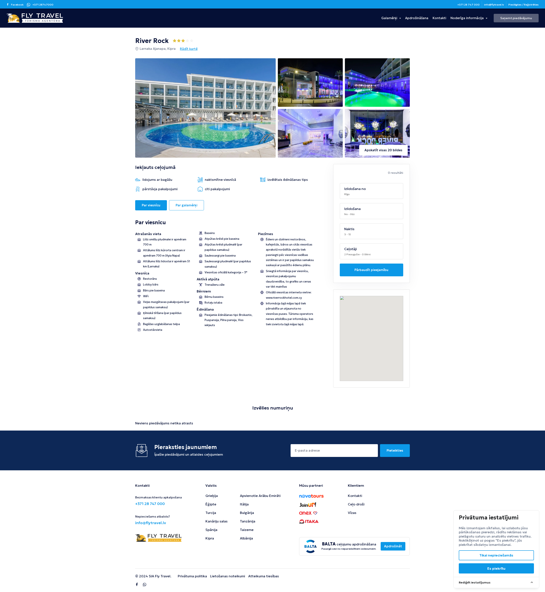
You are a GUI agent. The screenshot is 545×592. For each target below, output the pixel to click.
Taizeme (247, 530)
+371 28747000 (42, 4)
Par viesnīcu (151, 205)
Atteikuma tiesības (263, 576)
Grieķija (211, 496)
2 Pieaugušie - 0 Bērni (357, 254)
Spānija (211, 530)
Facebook (17, 4)
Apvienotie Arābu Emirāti (260, 496)
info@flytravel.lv (494, 4)
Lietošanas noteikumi (227, 576)
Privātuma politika (192, 576)
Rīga (347, 194)
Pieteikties (395, 450)
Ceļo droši (356, 504)
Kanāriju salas (216, 521)
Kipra (209, 538)
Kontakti (439, 18)
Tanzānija (247, 521)
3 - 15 (347, 234)
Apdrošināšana (416, 18)
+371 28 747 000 (468, 4)
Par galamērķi (186, 205)
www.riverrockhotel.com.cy (284, 298)
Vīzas (352, 513)
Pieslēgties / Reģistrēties (523, 4)
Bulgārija (247, 513)
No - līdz (349, 214)
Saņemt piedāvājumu (516, 18)
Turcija (210, 513)
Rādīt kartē (189, 49)
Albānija (246, 538)
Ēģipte (210, 504)
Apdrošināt (393, 546)
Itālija (244, 504)
